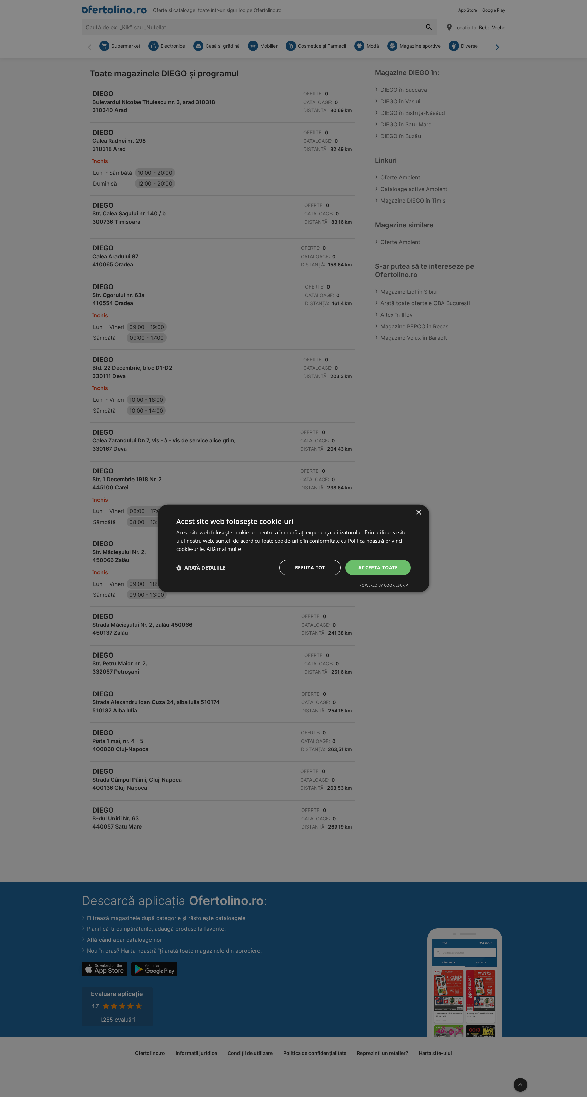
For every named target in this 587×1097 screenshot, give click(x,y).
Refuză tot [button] (310, 567)
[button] (200, 568)
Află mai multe (224, 549)
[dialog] (293, 548)
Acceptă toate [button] (378, 567)
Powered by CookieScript (384, 585)
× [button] (418, 512)
